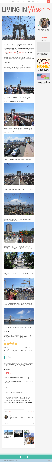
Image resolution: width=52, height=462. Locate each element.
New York (19, 42)
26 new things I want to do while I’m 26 (25, 53)
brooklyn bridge (15, 409)
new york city (21, 409)
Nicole (10, 411)
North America (24, 42)
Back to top (47, 460)
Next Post (31, 423)
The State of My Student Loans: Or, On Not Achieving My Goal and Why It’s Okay (43, 54)
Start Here (8, 1)
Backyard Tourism (9, 42)
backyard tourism (7, 409)
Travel (24, 1)
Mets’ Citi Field (13, 52)
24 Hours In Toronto (18, 437)
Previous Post (6, 423)
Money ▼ (19, 1)
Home (3, 1)
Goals (29, 1)
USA (30, 42)
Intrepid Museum (22, 52)
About (33, 1)
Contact (38, 1)
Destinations (15, 42)
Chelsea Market (7, 52)
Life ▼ (13, 1)
